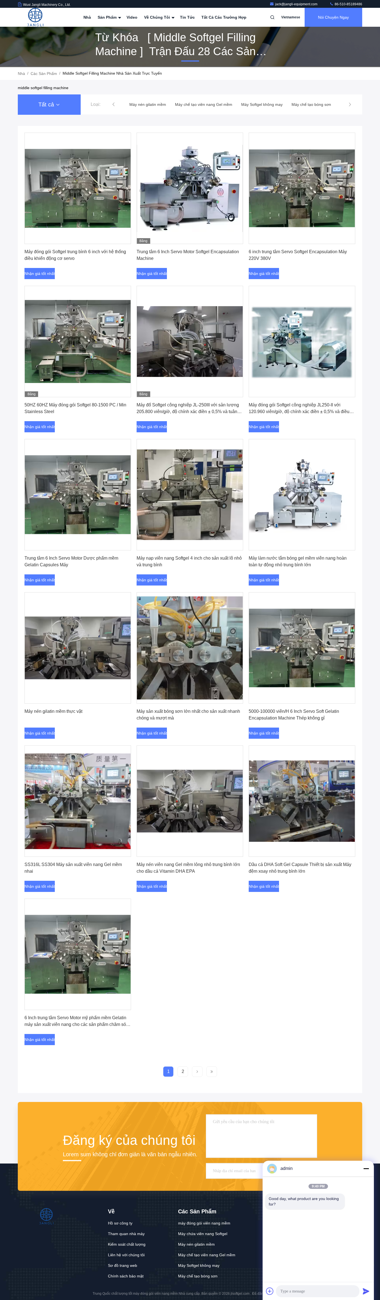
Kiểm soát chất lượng (126, 1244)
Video (132, 17)
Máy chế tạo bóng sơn (198, 1276)
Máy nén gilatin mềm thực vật (53, 711)
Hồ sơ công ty (120, 1223)
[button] (113, 104)
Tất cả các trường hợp (223, 17)
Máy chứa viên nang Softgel (202, 1233)
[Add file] (270, 1291)
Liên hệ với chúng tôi (126, 1255)
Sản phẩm (108, 17)
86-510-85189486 (348, 4)
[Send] (366, 1291)
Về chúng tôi (157, 17)
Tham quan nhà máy (126, 1233)
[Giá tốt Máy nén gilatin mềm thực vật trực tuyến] (78, 647)
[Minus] (366, 1168)
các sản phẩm (44, 73)
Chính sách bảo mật (126, 1276)
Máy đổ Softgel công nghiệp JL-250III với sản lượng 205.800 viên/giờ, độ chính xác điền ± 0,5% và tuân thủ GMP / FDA (188, 412)
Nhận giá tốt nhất (39, 273)
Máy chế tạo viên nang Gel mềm (206, 1255)
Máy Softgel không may (198, 1265)
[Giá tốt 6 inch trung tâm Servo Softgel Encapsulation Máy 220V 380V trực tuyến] (302, 188)
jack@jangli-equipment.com (296, 4)
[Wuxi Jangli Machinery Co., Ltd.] (35, 17)
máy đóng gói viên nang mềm (204, 1223)
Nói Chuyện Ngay (333, 17)
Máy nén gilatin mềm (196, 1244)
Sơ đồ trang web (122, 1265)
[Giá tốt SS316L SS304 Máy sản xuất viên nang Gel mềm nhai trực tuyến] (78, 801)
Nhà (87, 17)
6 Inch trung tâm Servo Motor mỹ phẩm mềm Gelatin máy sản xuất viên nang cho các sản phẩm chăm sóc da (76, 1024)
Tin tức (187, 17)
